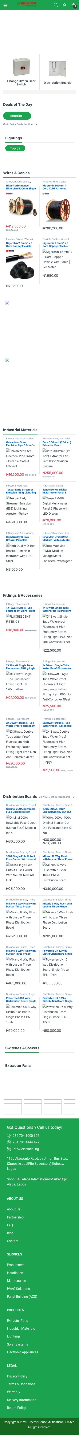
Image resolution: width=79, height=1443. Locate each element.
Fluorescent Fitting (17, 605)
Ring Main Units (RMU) (56, 534)
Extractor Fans (50, 438)
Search (56, 5)
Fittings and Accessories (19, 438)
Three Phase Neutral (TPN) (57, 853)
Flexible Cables (14, 239)
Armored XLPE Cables (18, 181)
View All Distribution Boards (54, 796)
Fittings (10, 604)
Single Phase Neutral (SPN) (57, 948)
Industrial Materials (16, 485)
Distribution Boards (16, 805)
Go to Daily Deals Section (18, 124)
